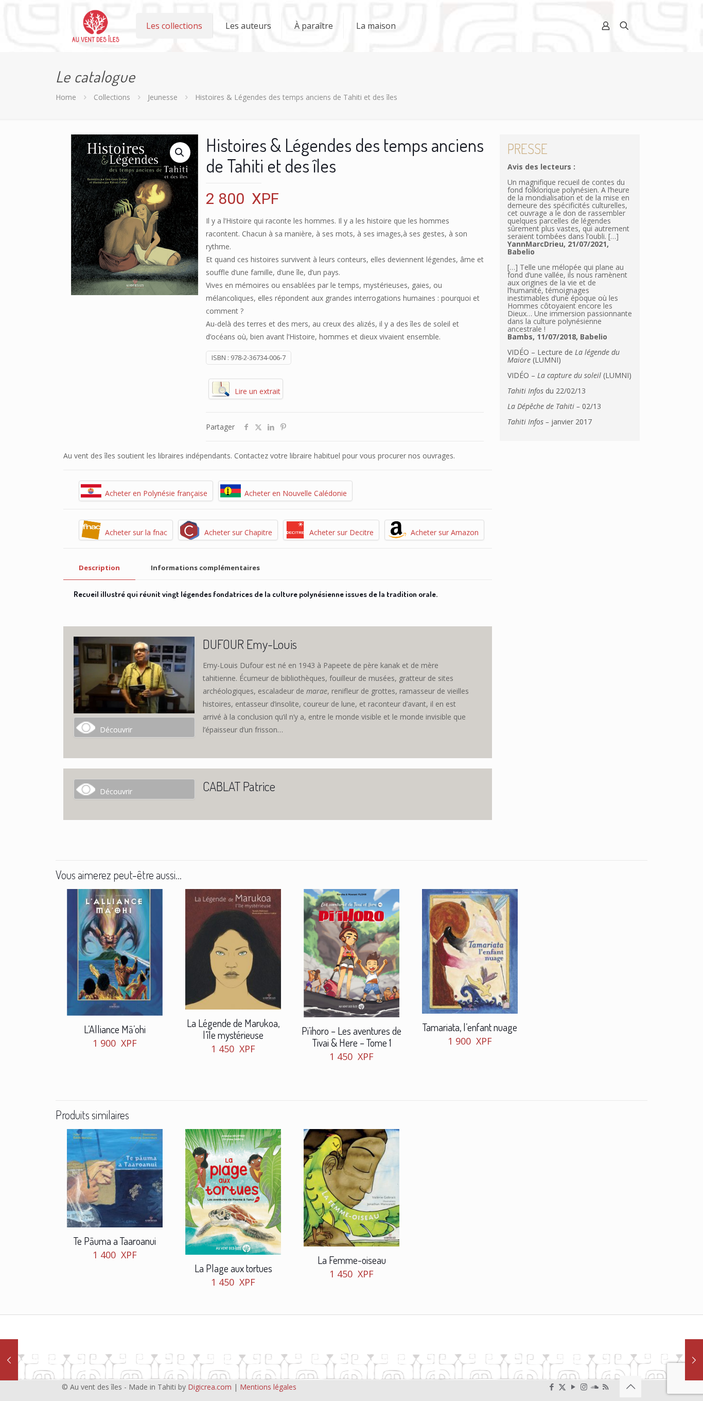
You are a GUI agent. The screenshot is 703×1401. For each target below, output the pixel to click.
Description (99, 567)
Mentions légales (268, 1387)
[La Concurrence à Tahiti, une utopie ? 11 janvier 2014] (9, 1359)
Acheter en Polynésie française (156, 493)
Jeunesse (163, 97)
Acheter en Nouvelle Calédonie (295, 493)
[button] (180, 152)
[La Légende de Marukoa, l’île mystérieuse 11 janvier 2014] (694, 1359)
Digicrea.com (210, 1387)
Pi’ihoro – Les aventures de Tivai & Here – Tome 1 (351, 1036)
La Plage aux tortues (233, 1268)
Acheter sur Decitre (341, 532)
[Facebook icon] (551, 1386)
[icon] (595, 1386)
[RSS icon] (605, 1386)
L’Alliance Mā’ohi (115, 1029)
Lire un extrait (257, 391)
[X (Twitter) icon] (562, 1386)
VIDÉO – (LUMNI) (569, 375)
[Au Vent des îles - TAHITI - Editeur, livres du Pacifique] (95, 26)
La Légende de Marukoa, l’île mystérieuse (233, 1028)
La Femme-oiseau (352, 1260)
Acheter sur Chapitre (238, 532)
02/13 (554, 406)
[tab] (99, 567)
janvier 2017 (549, 421)
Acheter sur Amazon (445, 532)
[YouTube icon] (573, 1386)
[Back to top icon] (630, 1386)
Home (66, 97)
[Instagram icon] (584, 1386)
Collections (112, 97)
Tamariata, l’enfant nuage (470, 1027)
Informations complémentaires (205, 567)
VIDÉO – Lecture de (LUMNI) (563, 356)
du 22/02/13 (546, 391)
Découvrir (116, 729)
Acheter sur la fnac (136, 532)
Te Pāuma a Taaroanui (115, 1241)
